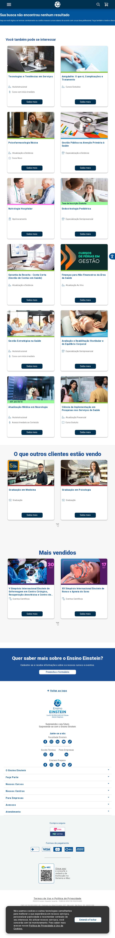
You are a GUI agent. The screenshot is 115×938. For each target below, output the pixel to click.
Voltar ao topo (58, 690)
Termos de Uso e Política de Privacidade (57, 898)
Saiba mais (32, 102)
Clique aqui (60, 868)
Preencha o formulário (57, 672)
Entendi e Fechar (87, 919)
